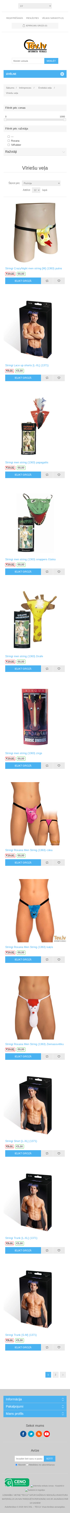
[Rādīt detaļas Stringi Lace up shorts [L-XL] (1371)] (35, 329)
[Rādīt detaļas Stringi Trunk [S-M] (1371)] (35, 1298)
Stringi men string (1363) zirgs (23, 753)
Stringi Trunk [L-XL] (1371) (21, 1238)
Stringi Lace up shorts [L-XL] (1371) (27, 365)
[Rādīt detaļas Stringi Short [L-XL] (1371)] (35, 1104)
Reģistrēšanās (14, 18)
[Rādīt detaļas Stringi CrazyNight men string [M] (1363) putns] (35, 232)
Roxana (15, 140)
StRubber (16, 144)
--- (12, 136)
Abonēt (21, 1465)
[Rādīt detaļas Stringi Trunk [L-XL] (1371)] (35, 1201)
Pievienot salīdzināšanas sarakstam (47, 281)
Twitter (31, 1434)
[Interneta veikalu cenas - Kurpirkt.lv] (47, 1485)
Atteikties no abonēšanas (42, 1465)
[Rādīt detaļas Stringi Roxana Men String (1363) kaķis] (35, 910)
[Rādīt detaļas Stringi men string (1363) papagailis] (35, 426)
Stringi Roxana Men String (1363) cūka (28, 850)
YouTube (47, 1434)
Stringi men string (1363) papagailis (26, 462)
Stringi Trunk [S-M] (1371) (21, 1335)
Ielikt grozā (23, 280)
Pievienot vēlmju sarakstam (59, 281)
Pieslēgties (32, 18)
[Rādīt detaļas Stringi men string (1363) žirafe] (35, 619)
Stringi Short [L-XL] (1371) (21, 1141)
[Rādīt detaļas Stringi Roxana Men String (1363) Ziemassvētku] (35, 1007)
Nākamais (63, 1375)
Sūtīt (49, 1458)
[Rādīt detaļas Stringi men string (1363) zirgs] (35, 716)
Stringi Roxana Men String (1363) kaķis (29, 947)
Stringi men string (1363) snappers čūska (30, 559)
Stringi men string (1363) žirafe (24, 656)
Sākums (10, 87)
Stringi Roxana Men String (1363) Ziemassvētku (34, 1044)
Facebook (23, 1434)
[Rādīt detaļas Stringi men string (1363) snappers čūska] (35, 523)
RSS (39, 1434)
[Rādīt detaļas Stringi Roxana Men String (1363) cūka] (35, 813)
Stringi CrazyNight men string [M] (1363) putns (33, 268)
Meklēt (51, 61)
